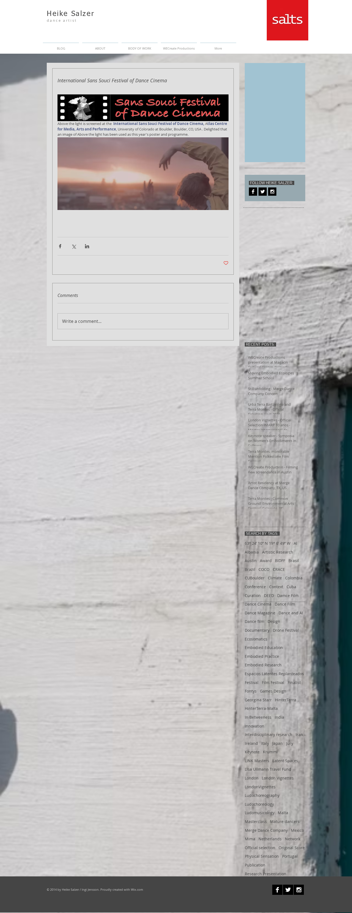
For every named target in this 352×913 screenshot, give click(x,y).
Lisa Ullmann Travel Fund (268, 769)
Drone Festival (286, 630)
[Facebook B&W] (253, 191)
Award (266, 560)
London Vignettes (278, 778)
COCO (264, 569)
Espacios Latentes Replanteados (274, 673)
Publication (255, 865)
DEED (269, 595)
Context (276, 586)
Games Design (273, 691)
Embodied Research (263, 664)
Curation (253, 595)
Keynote (252, 751)
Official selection (260, 847)
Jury (289, 743)
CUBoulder (255, 577)
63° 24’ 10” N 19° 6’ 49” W (267, 543)
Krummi (270, 751)
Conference (255, 586)
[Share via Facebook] (60, 246)
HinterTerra (285, 699)
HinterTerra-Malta (261, 708)
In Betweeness (258, 717)
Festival (251, 682)
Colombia (293, 577)
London (251, 778)
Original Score (292, 847)
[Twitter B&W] (262, 191)
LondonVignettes (260, 786)
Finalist (294, 682)
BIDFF (280, 560)
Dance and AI (291, 612)
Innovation (254, 726)
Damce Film (288, 595)
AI (295, 543)
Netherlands (270, 838)
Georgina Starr (258, 699)
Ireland (251, 743)
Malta (283, 812)
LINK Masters (257, 760)
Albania (252, 552)
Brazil (250, 569)
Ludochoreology (259, 804)
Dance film (254, 621)
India (279, 717)
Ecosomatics (256, 639)
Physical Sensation (262, 856)
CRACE (279, 569)
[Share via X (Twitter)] (73, 246)
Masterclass (256, 821)
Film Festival (273, 682)
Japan (277, 743)
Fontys (251, 691)
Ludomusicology (259, 812)
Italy (265, 743)
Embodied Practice (262, 656)
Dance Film (285, 604)
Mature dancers (284, 821)
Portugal (290, 856)
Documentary (257, 630)
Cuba (291, 586)
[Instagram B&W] (272, 191)
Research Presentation (265, 873)
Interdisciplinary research (268, 734)
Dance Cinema (258, 604)
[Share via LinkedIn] (87, 246)
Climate (275, 577)
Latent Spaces (285, 760)
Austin (251, 560)
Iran (299, 734)
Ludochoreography (262, 795)
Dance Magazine (260, 612)
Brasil (293, 560)
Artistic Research (277, 552)
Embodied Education (264, 647)
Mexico (297, 830)
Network (292, 838)
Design (274, 621)
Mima (250, 838)
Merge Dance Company (266, 830)
